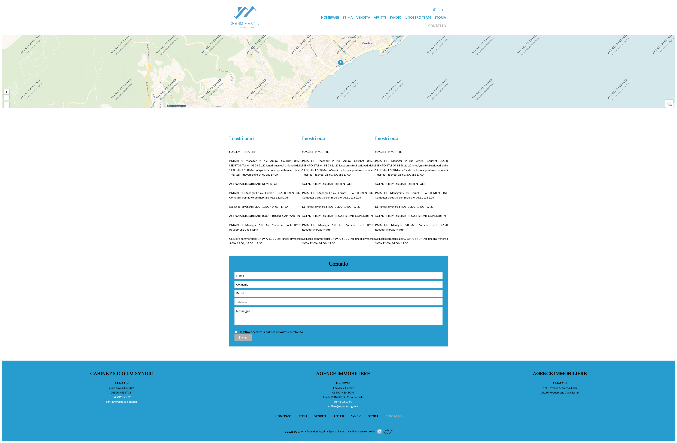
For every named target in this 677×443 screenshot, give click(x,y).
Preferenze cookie (363, 431)
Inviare (243, 337)
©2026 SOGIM (294, 431)
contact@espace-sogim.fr (121, 401)
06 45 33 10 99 (343, 401)
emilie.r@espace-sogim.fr (343, 406)
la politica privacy (274, 331)
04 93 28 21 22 (122, 397)
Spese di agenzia (339, 431)
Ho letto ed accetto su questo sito (271, 331)
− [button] (6, 97)
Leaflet (671, 105)
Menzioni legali (316, 431)
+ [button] (6, 92)
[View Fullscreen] (6, 105)
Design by (388, 431)
